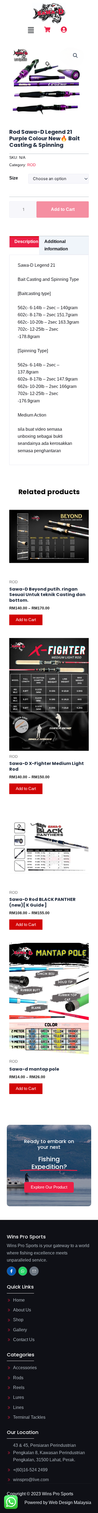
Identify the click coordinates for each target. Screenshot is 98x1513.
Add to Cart (63, 209)
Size (13, 178)
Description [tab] (26, 241)
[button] (30, 31)
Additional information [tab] (56, 245)
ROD (31, 165)
